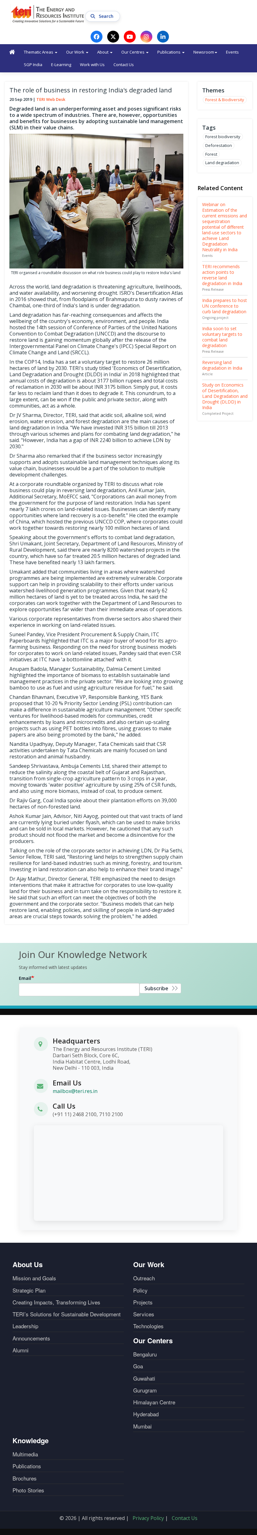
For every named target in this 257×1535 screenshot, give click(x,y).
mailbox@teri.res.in (75, 1091)
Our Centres (133, 52)
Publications (169, 52)
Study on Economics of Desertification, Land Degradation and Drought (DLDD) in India (225, 396)
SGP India (33, 64)
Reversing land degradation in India (222, 365)
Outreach (144, 1278)
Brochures (25, 1478)
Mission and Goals (34, 1278)
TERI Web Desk (50, 99)
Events (232, 52)
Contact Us (123, 64)
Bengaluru (145, 1354)
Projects (143, 1302)
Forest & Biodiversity (224, 99)
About (103, 52)
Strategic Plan (29, 1290)
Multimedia (25, 1454)
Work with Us (92, 64)
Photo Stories (28, 1490)
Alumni (21, 1350)
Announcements (31, 1338)
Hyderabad (146, 1414)
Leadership (25, 1326)
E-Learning (61, 64)
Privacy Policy (148, 1518)
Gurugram (145, 1390)
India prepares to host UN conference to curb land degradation (224, 306)
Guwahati (144, 1378)
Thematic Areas (39, 52)
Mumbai (142, 1426)
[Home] (47, 13)
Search (107, 16)
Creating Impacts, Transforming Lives (56, 1302)
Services (143, 1314)
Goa (138, 1366)
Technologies (148, 1326)
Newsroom (203, 52)
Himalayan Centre (154, 1402)
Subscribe (156, 988)
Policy (140, 1290)
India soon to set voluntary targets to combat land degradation (222, 336)
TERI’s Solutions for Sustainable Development (67, 1314)
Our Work (75, 52)
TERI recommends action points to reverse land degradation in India (222, 274)
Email (25, 978)
